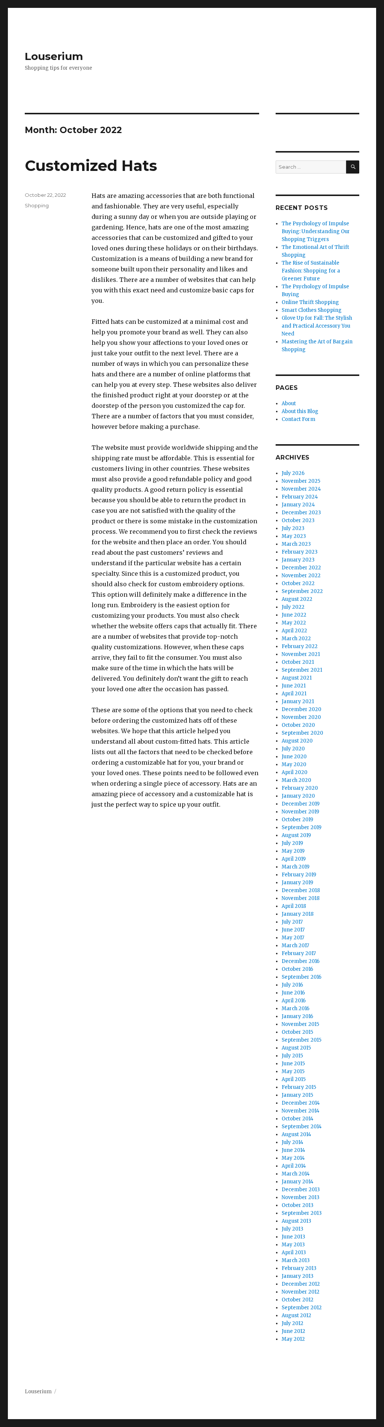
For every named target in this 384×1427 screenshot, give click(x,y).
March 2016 (295, 1008)
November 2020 (301, 717)
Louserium (54, 56)
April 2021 (294, 693)
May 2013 (293, 1244)
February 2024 (300, 497)
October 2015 (297, 1032)
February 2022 (300, 646)
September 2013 (302, 1213)
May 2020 (294, 764)
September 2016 (301, 977)
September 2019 (301, 827)
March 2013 (296, 1260)
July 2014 (292, 1142)
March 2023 (296, 544)
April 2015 (294, 1079)
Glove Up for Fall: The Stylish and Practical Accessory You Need (317, 326)
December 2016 (301, 961)
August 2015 (296, 1048)
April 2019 (294, 859)
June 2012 (293, 1331)
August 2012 (296, 1315)
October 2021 (298, 662)
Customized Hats (91, 165)
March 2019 (295, 867)
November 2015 (300, 1024)
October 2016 (297, 969)
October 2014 (298, 1119)
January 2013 (298, 1276)
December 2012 (301, 1284)
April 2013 (294, 1252)
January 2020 (298, 796)
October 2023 (298, 520)
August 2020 (297, 741)
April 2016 (294, 1000)
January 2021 (298, 701)
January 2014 (298, 1181)
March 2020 (296, 780)
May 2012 (293, 1339)
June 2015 (293, 1063)
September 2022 (302, 591)
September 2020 (302, 733)
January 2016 (297, 1016)
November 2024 (301, 489)
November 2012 (301, 1292)
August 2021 (297, 678)
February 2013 (299, 1268)
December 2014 (301, 1103)
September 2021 (302, 670)
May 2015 (293, 1071)
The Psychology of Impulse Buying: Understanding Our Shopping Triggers (316, 231)
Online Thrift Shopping (310, 302)
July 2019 (292, 843)
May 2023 (294, 536)
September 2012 (302, 1307)
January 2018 (298, 914)
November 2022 (301, 575)
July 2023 (293, 528)
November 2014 (301, 1111)
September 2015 (301, 1040)
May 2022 (294, 623)
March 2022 (296, 638)
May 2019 (293, 851)
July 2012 (292, 1323)
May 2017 (293, 937)
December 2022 (301, 568)
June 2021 (294, 686)
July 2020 (293, 749)
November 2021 (301, 654)
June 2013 (293, 1237)
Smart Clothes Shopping (312, 310)
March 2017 (295, 945)
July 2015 (292, 1056)
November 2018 (301, 898)
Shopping (37, 205)
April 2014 (294, 1166)
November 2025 (301, 481)
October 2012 (298, 1300)
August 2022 (297, 599)
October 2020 (298, 725)
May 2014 (293, 1158)
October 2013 (298, 1205)
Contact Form (298, 419)
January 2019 (297, 882)
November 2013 (301, 1197)
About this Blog (300, 411)
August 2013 (296, 1221)
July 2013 (292, 1229)
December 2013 (301, 1189)
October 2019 (297, 819)
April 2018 (294, 906)
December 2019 (301, 804)
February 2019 (299, 874)
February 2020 (300, 788)
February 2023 (300, 552)
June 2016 (293, 993)
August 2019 (296, 835)
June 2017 (293, 930)
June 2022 (294, 615)
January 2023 (298, 560)
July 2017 (292, 922)
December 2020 (301, 709)
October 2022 (298, 583)
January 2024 (298, 505)
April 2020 (295, 772)
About (289, 403)
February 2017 (299, 953)
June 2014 (293, 1150)
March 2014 (296, 1174)
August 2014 (296, 1134)
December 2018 (301, 890)
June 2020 (294, 756)
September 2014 (302, 1126)
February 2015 (299, 1087)
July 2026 (293, 473)
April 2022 (294, 630)
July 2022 (293, 607)
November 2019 (300, 812)
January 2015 (297, 1095)
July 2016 (292, 985)
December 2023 (301, 512)
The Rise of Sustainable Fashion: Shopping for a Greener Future (311, 271)
